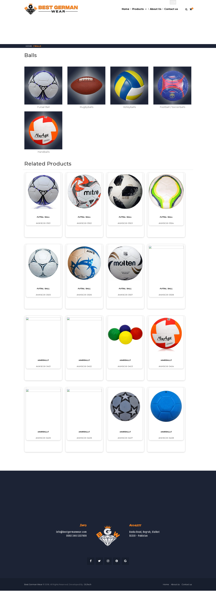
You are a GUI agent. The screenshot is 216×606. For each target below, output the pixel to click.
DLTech (87, 584)
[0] (191, 9)
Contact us (171, 9)
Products (138, 9)
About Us (155, 9)
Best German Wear (33, 584)
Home (125, 9)
